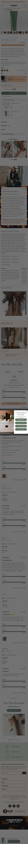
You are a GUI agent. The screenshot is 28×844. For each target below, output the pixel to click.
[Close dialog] (27, 411)
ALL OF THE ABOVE (21, 429)
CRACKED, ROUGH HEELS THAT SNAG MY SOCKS (21, 419)
